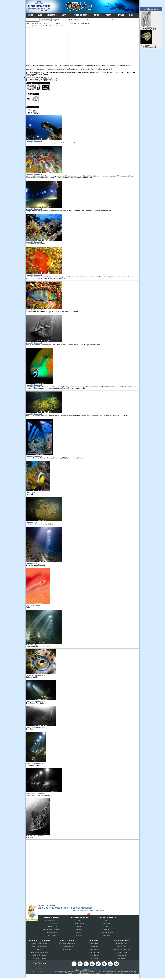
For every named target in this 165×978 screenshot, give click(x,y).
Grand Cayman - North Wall (121, 949)
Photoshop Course (67, 946)
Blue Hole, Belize (121, 952)
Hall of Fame (52, 935)
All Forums (94, 958)
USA (79, 920)
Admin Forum (94, 955)
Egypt (106, 920)
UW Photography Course (67, 943)
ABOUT (109, 15)
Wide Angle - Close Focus (39, 952)
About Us (40, 966)
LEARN (65, 15)
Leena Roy (32, 522)
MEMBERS (51, 15)
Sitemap (39, 975)
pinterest (92, 963)
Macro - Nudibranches (39, 946)
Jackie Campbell (35, 141)
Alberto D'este (34, 605)
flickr (80, 963)
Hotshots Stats (52, 923)
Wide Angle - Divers (39, 955)
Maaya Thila (121, 946)
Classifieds (94, 946)
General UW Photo (94, 952)
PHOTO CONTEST (81, 15)
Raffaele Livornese (36, 793)
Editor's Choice (52, 926)
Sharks (39, 949)
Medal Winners (52, 932)
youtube (110, 963)
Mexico (106, 929)
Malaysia (79, 932)
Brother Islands (121, 955)
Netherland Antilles (106, 932)
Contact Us (39, 969)
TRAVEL (121, 15)
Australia (79, 935)
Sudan (36, 76)
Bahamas (79, 926)
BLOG (40, 15)
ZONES (97, 15)
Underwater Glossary (40, 972)
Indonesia (106, 923)
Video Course (66, 949)
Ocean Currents (78, 910)
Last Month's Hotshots (52, 920)
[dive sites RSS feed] (88, 914)
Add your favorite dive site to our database (65, 907)
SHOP (131, 15)
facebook (74, 963)
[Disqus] (82, 872)
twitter (104, 963)
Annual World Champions (51, 929)
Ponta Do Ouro (121, 958)
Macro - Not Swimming (39, 943)
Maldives (79, 929)
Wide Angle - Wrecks (39, 958)
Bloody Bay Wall (121, 943)
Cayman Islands (79, 923)
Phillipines (106, 935)
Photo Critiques (94, 943)
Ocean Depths (88, 910)
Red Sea (47, 77)
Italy (106, 926)
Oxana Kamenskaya (36, 701)
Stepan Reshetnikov (36, 675)
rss (98, 963)
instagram (116, 963)
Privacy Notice (90, 968)
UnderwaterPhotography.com (104, 970)
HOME (30, 15)
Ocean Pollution (99, 910)
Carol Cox (32, 492)
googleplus (86, 963)
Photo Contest (94, 949)
